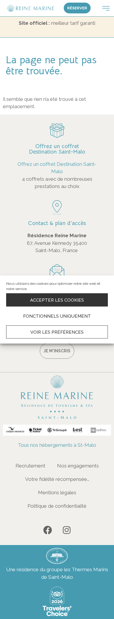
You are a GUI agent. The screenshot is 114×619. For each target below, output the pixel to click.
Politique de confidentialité (57, 506)
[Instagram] (66, 530)
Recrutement (30, 466)
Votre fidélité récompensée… (57, 479)
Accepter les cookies (57, 300)
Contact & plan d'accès (57, 223)
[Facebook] (47, 530)
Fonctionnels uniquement (57, 316)
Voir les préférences (57, 332)
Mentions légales (57, 492)
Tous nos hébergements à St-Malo (57, 445)
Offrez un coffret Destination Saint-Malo (57, 149)
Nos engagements (78, 466)
